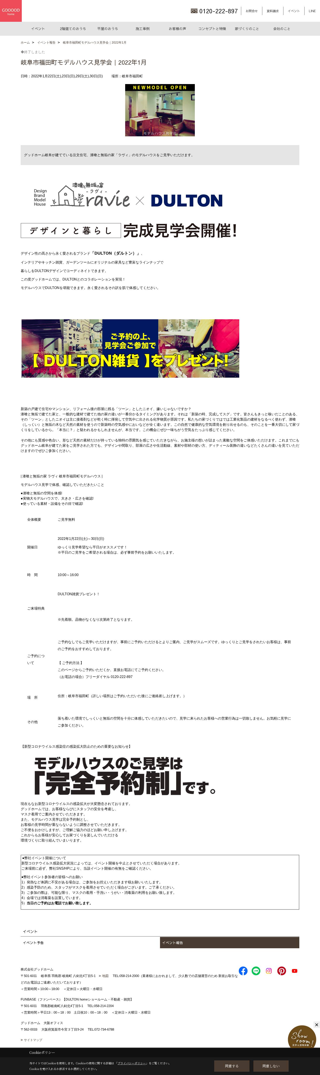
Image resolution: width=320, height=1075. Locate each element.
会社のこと (282, 28)
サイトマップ (33, 1040)
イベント (294, 11)
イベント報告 (172, 942)
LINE (312, 11)
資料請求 (273, 11)
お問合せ (252, 11)
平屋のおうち (107, 28)
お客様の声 (177, 28)
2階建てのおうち (73, 28)
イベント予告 (33, 942)
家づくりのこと (247, 28)
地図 (105, 976)
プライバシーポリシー (132, 1063)
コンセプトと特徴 (212, 28)
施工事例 (143, 28)
